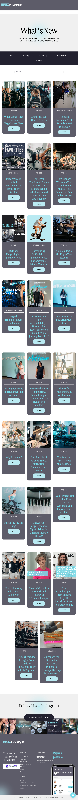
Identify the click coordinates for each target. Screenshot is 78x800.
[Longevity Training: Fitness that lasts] (13, 306)
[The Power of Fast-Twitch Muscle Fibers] (64, 447)
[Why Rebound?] (13, 447)
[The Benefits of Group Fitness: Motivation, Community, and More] (39, 447)
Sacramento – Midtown (28, 785)
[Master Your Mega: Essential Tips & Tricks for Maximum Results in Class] (39, 512)
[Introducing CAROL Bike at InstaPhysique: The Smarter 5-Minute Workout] (39, 241)
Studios (22, 776)
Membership (24, 762)
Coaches (23, 759)
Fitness (43, 55)
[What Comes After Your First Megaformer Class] (13, 106)
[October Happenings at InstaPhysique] (13, 241)
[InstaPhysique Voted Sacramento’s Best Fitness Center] (13, 168)
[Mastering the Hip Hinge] (13, 512)
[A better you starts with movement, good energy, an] (39, 726)
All (12, 55)
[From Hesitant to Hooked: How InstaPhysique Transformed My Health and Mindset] (39, 378)
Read (14, 128)
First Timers (24, 756)
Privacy (34, 797)
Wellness (62, 55)
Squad (39, 60)
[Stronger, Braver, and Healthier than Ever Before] (13, 378)
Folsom (22, 788)
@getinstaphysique (38, 717)
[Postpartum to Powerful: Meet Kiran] (64, 306)
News (26, 55)
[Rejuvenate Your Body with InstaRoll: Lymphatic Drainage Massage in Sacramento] (51, 646)
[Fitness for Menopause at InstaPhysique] (64, 378)
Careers (22, 769)
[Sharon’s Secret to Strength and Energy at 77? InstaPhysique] (39, 578)
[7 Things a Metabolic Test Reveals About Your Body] (64, 106)
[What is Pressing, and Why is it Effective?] (13, 578)
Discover (23, 753)
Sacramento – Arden (27, 783)
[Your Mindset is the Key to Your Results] (64, 241)
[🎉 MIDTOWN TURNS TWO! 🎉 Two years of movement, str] (54, 726)
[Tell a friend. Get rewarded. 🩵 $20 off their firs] (8, 726)
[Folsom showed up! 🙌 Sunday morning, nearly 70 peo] (70, 726)
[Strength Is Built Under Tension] (39, 106)
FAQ (21, 771)
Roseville (23, 780)
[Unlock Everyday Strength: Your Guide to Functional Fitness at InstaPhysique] (26, 646)
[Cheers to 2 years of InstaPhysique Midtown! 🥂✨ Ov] (23, 726)
